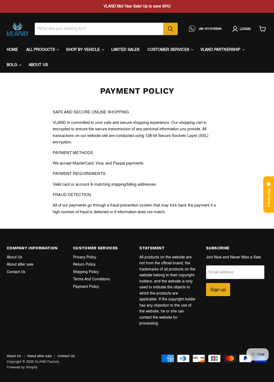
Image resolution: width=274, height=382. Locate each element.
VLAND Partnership (221, 50)
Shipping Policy (86, 272)
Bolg (12, 65)
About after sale (20, 264)
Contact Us (16, 272)
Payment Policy (86, 287)
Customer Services (168, 50)
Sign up (218, 289)
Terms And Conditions (91, 279)
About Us (14, 257)
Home (12, 50)
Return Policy (84, 264)
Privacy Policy (84, 257)
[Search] (170, 29)
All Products (41, 50)
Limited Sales (125, 50)
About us (38, 65)
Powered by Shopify (22, 367)
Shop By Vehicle (83, 50)
